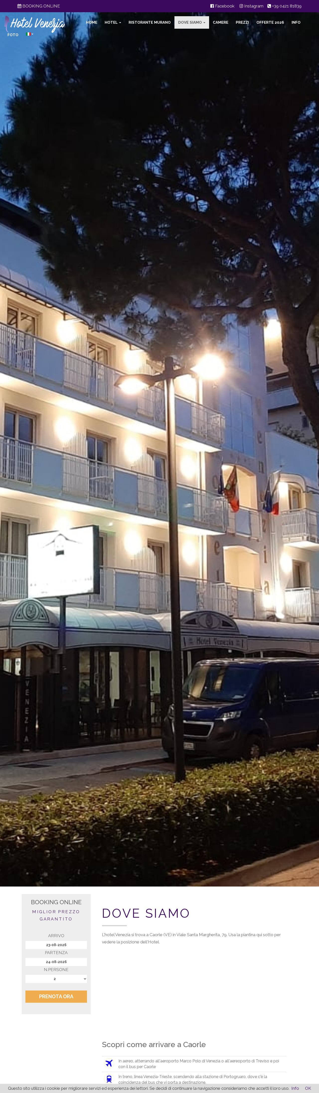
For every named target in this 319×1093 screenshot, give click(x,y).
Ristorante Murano (150, 22)
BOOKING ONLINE (40, 5)
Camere (220, 22)
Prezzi (242, 22)
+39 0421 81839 (287, 5)
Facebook (224, 5)
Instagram (253, 5)
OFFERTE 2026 (270, 22)
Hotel (112, 22)
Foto (12, 35)
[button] (29, 34)
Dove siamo (190, 22)
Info (296, 22)
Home (91, 22)
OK (308, 1088)
